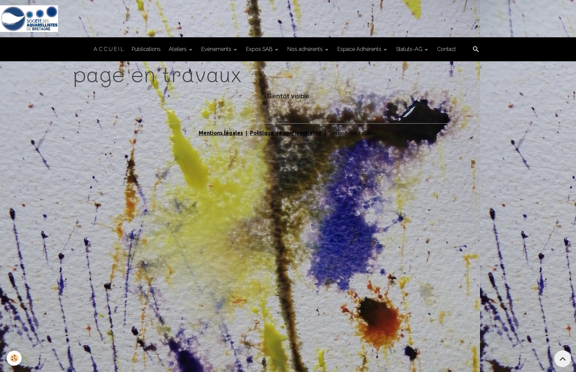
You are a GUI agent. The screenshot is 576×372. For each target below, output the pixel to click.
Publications (146, 49)
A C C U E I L (109, 49)
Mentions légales (221, 133)
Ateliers (178, 49)
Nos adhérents (305, 49)
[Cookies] (14, 358)
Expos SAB (260, 49)
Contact (446, 49)
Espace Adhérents (360, 49)
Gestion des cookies (353, 133)
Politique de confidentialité (286, 133)
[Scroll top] (562, 358)
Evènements (217, 49)
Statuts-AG (410, 49)
